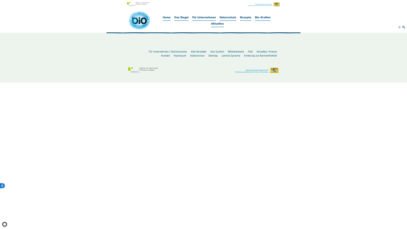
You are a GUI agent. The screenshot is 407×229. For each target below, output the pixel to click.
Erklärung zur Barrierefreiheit (260, 55)
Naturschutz (228, 17)
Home (167, 17)
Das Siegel (181, 17)
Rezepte (245, 17)
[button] (403, 27)
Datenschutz (197, 55)
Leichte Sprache (231, 55)
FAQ (250, 51)
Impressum (180, 55)
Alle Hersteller (199, 51)
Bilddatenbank (236, 51)
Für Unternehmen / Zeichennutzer (168, 51)
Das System (217, 51)
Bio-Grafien (263, 17)
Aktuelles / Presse (266, 51)
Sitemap (213, 55)
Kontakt (165, 55)
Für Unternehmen (204, 17)
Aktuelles (217, 23)
